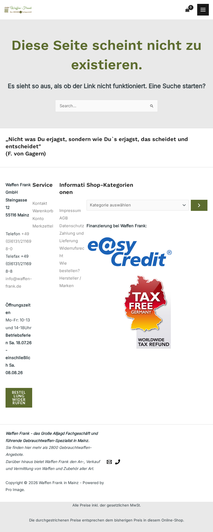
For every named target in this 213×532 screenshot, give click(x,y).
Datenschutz (71, 225)
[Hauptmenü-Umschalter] (203, 10)
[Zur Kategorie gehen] (199, 205)
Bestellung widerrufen (19, 397)
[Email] (109, 461)
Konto (38, 218)
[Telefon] (117, 461)
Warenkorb (42, 210)
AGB (63, 218)
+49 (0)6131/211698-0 (18, 241)
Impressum (70, 210)
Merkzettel (42, 226)
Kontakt (39, 203)
